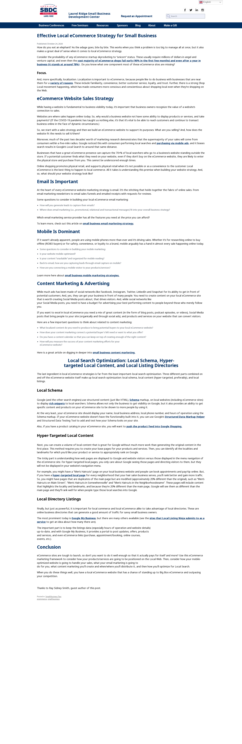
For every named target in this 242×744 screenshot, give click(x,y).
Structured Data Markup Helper (185, 416)
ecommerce (42, 599)
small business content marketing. (114, 352)
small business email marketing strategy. (108, 223)
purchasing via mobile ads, (173, 143)
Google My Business (84, 518)
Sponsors (122, 25)
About (151, 25)
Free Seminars (80, 25)
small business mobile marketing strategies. (92, 275)
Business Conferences (51, 25)
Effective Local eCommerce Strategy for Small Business (97, 35)
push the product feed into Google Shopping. (154, 426)
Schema (134, 399)
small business (54, 599)
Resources (103, 25)
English (207, 2)
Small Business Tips (53, 596)
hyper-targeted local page (69, 475)
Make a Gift (170, 25)
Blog (138, 25)
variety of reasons (61, 83)
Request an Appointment (136, 16)
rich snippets (57, 403)
